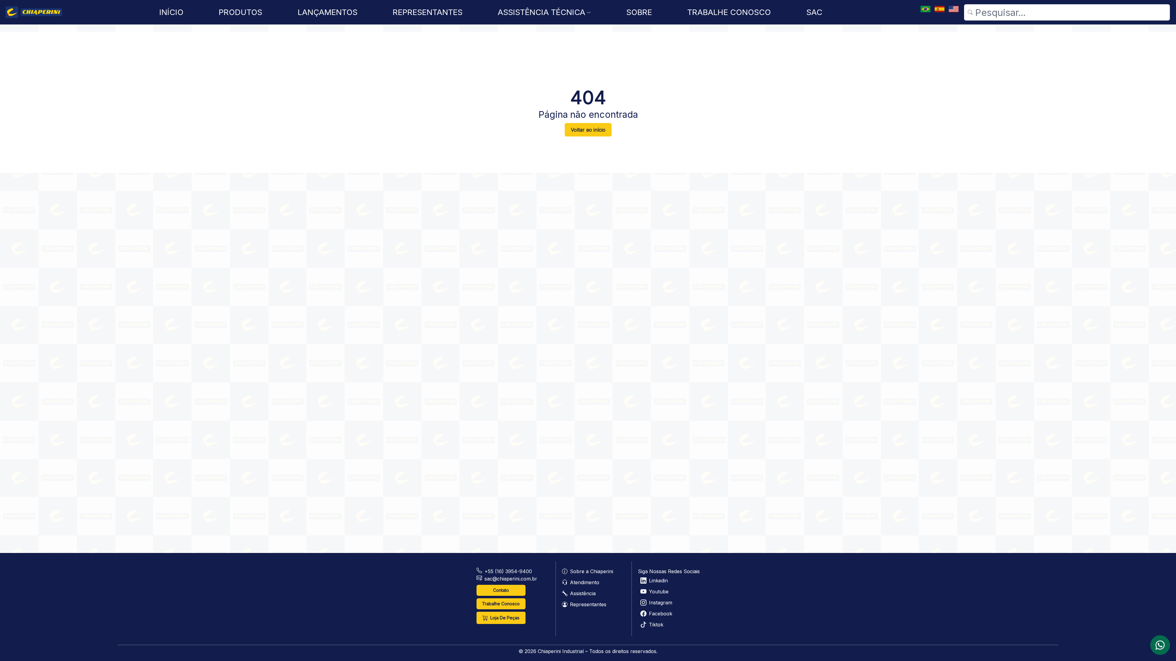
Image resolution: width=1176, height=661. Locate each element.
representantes (427, 12)
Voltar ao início (588, 130)
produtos (240, 12)
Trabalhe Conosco (501, 603)
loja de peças (504, 617)
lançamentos (327, 12)
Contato (501, 590)
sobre (639, 12)
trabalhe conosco (729, 12)
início (171, 12)
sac (814, 12)
